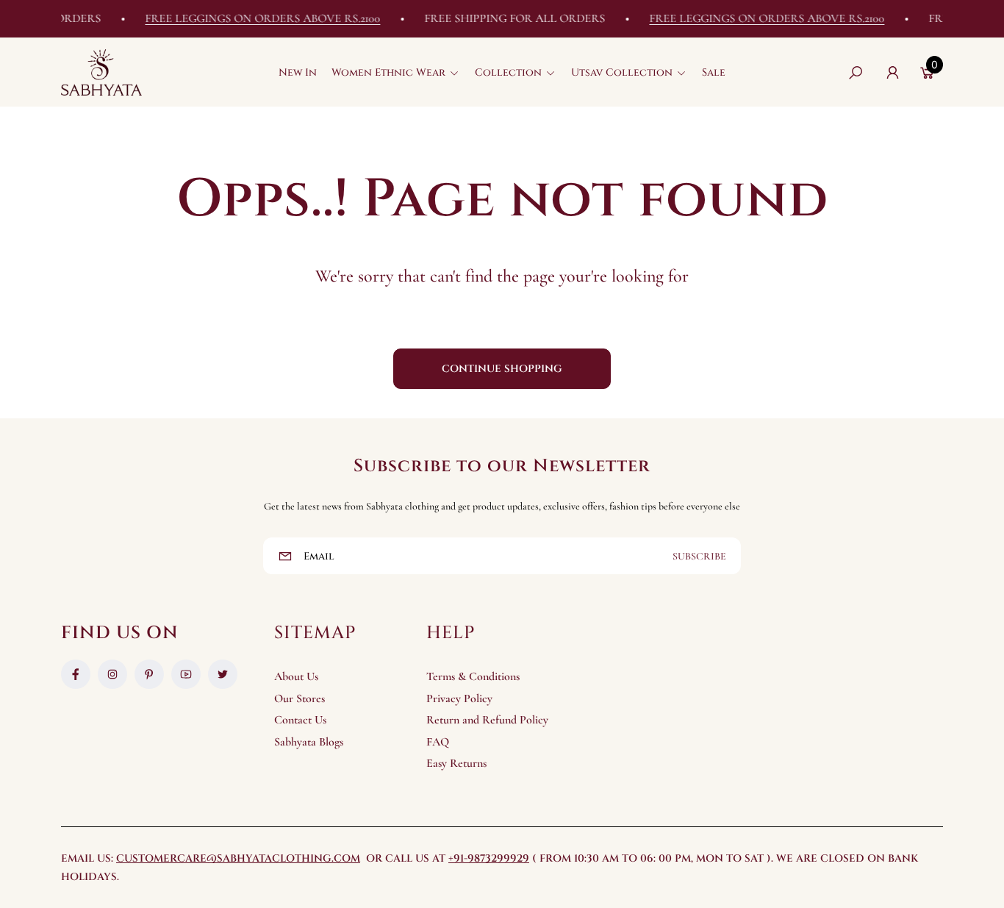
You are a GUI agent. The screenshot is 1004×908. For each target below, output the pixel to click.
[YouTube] (186, 674)
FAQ (437, 741)
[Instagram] (112, 674)
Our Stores (299, 698)
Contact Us (300, 719)
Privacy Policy (459, 698)
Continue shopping (502, 369)
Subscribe (699, 556)
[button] (395, 72)
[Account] (892, 73)
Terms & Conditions (473, 676)
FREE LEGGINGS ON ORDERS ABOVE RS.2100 (252, 18)
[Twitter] (222, 674)
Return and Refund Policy (487, 719)
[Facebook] (75, 674)
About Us (296, 676)
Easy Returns (456, 763)
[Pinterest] (149, 674)
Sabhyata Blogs (308, 741)
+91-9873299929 (488, 858)
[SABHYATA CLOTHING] (101, 72)
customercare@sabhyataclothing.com (238, 858)
